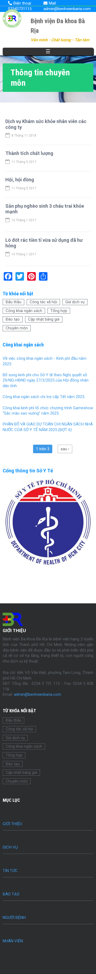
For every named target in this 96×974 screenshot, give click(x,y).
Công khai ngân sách (24, 310)
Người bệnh (14, 917)
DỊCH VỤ (10, 847)
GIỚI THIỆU (12, 823)
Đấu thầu (13, 302)
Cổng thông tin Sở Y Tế (28, 470)
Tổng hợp (58, 310)
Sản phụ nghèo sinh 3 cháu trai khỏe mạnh (44, 209)
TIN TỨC (10, 870)
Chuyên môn (17, 328)
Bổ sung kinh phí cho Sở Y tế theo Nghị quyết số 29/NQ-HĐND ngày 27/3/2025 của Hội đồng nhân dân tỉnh (46, 380)
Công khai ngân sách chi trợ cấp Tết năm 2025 (43, 396)
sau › (65, 449)
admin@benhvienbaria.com (37, 694)
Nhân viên (13, 941)
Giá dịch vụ (75, 302)
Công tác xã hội (43, 302)
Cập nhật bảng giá (43, 319)
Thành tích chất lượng (29, 153)
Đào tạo (13, 319)
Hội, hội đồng (19, 179)
